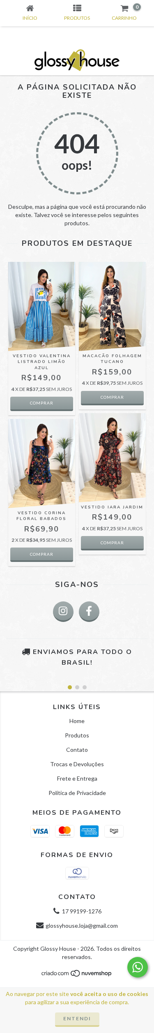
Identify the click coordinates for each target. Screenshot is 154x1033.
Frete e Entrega (77, 778)
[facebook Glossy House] (89, 611)
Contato (77, 749)
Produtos (77, 735)
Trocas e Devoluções (77, 763)
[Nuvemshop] (77, 975)
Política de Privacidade (77, 792)
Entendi (77, 1018)
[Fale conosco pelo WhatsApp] (137, 967)
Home (77, 720)
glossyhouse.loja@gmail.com (82, 925)
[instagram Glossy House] (63, 611)
